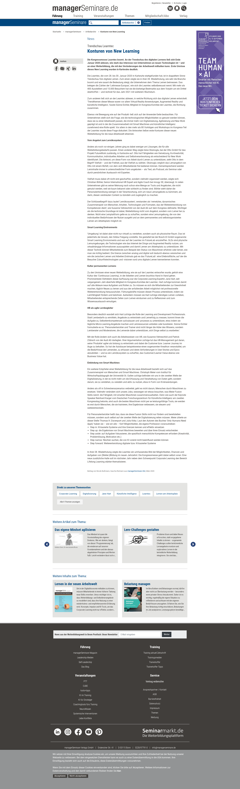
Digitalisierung (89, 493)
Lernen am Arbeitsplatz (167, 493)
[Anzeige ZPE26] (210, 72)
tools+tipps (85, 690)
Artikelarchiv (90, 32)
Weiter (167, 634)
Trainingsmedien (155, 657)
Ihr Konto (180, 3)
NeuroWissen (85, 709)
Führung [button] (57, 16)
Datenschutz (154, 703)
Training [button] (78, 16)
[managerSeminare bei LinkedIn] (57, 731)
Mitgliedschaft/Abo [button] (157, 16)
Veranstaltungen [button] (104, 16)
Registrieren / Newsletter (161, 3)
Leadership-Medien (85, 657)
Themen (154, 712)
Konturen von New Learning (112, 32)
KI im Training (85, 695)
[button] (68, 61)
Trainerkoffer (154, 662)
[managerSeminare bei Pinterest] (99, 731)
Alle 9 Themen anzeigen (70, 502)
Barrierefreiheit (154, 699)
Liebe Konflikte (85, 718)
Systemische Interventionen (85, 713)
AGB (155, 694)
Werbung (155, 717)
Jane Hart (106, 493)
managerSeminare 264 (136, 471)
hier (119, 771)
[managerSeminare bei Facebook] (78, 731)
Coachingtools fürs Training (85, 704)
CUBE (85, 686)
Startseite (57, 32)
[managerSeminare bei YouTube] (89, 731)
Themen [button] (129, 16)
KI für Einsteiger (85, 700)
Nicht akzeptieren (78, 776)
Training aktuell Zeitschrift (154, 653)
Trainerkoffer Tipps (155, 666)
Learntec (146, 493)
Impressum (155, 708)
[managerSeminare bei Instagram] (68, 731)
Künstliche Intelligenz (127, 493)
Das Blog (85, 666)
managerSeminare (73, 32)
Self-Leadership (85, 662)
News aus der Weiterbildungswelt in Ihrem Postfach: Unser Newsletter (86, 634)
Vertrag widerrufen (155, 681)
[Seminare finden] (163, 732)
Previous (47, 544)
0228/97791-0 (141, 747)
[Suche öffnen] (184, 8)
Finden (147, 22)
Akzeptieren (60, 776)
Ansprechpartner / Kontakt (155, 689)
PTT (85, 681)
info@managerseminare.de (164, 747)
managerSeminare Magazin (85, 653)
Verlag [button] (183, 16)
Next (193, 544)
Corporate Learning (68, 493)
